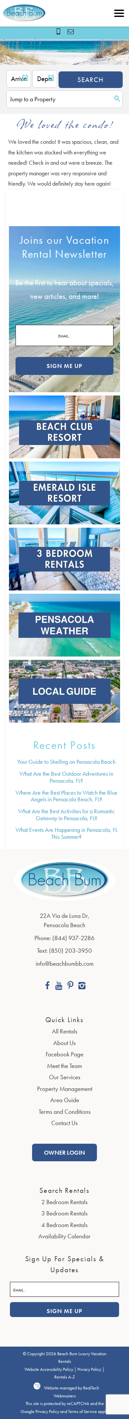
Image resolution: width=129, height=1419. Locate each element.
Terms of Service (82, 1411)
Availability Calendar (64, 1236)
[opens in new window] (47, 986)
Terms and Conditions (65, 1112)
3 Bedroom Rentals (64, 1213)
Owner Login (64, 1152)
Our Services (64, 1077)
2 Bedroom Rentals (64, 1202)
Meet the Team (64, 1066)
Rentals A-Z (64, 1377)
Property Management (64, 1089)
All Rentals (64, 1031)
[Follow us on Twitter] (70, 986)
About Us (64, 1043)
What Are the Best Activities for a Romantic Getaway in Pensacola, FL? (66, 814)
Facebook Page (64, 1054)
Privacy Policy (89, 1369)
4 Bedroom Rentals (64, 1225)
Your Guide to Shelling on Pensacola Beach (66, 761)
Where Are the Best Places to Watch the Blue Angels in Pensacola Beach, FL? (66, 796)
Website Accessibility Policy (48, 1369)
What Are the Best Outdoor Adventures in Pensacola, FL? (66, 777)
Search (90, 79)
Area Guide (64, 1100)
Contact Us (64, 1123)
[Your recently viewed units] (70, 31)
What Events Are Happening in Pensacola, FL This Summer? (66, 833)
